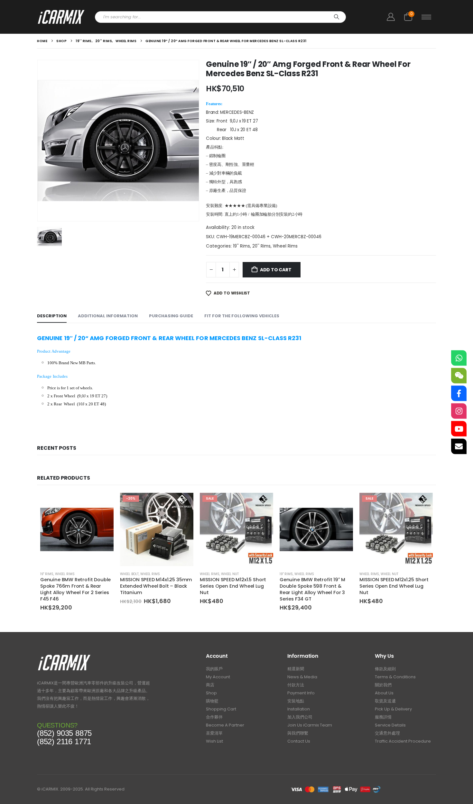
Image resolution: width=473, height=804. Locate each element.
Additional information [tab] (108, 316)
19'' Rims (241, 246)
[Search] (337, 17)
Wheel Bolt (129, 574)
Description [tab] (52, 316)
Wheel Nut (230, 574)
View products (262, 503)
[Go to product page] (77, 529)
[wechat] (459, 375)
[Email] (459, 446)
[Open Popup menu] (426, 17)
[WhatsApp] (459, 358)
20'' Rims (261, 246)
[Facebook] (459, 393)
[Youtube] (459, 428)
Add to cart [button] (103, 503)
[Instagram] (459, 411)
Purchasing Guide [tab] (171, 316)
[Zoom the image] (64, 656)
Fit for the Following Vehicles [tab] (241, 316)
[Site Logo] (61, 17)
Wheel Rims (285, 246)
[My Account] (391, 17)
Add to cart (276, 269)
